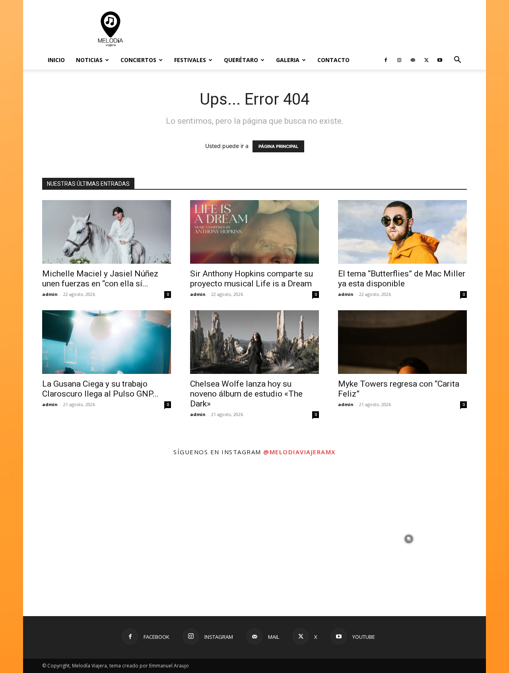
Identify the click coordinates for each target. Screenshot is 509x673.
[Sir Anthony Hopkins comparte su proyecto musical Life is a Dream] (254, 232)
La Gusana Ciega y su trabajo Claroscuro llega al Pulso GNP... (100, 389)
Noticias (89, 60)
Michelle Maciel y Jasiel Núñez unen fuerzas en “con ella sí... (100, 278)
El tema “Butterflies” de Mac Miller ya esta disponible (401, 278)
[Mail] (413, 60)
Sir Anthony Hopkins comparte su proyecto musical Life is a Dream (251, 278)
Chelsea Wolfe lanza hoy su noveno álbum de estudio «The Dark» (246, 393)
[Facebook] (386, 60)
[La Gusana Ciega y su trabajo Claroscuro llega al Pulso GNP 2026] (106, 342)
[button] (457, 60)
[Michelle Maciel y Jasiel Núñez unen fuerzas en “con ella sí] (106, 232)
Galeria (287, 60)
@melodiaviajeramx (299, 452)
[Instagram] (399, 60)
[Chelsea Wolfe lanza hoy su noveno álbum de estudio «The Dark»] (254, 342)
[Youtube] (440, 60)
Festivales (190, 60)
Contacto (333, 60)
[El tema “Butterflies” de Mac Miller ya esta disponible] (402, 232)
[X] (426, 60)
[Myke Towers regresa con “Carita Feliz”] (402, 342)
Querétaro (241, 60)
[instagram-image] (100, 539)
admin (50, 294)
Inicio (56, 60)
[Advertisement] (322, 29)
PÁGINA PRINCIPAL (278, 146)
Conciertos (138, 60)
